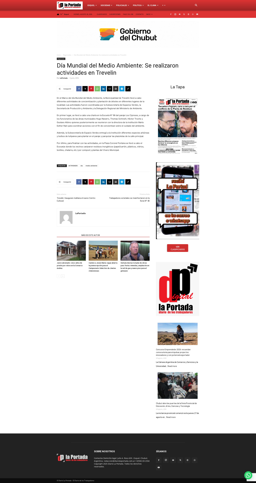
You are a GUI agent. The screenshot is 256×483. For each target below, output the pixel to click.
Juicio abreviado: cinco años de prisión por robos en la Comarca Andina (69, 265)
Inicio (59, 55)
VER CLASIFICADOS (178, 248)
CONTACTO (140, 14)
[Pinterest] (91, 88)
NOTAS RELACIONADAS (68, 235)
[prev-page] (58, 276)
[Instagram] (175, 14)
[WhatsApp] (193, 14)
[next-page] (62, 276)
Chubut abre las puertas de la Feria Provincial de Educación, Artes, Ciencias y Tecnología (176, 404)
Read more (172, 366)
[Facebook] (171, 14)
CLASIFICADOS (102, 14)
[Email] (109, 88)
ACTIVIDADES (73, 166)
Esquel (91, 5)
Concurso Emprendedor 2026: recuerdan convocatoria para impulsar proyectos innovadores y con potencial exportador (173, 352)
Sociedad (105, 5)
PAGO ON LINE (128, 14)
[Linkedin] (103, 88)
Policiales (121, 5)
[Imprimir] (115, 88)
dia (82, 166)
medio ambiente (91, 166)
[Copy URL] (128, 88)
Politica (137, 5)
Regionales (67, 55)
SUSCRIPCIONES (114, 14)
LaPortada (64, 78)
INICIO (148, 14)
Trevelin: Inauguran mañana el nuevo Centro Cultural (76, 199)
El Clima (152, 5)
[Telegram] (122, 88)
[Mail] (180, 14)
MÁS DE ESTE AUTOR (90, 235)
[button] (196, 5)
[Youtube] (197, 14)
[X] (184, 14)
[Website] (188, 14)
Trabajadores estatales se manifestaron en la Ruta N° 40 (129, 199)
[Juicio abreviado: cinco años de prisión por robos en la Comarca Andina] (71, 251)
